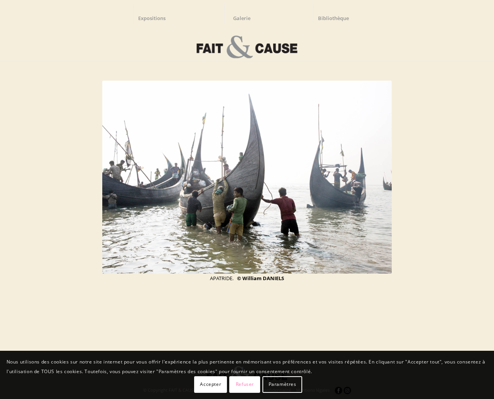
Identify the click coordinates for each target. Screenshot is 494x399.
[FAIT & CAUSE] (246, 44)
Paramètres (282, 384)
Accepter (210, 384)
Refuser (245, 384)
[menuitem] (155, 13)
